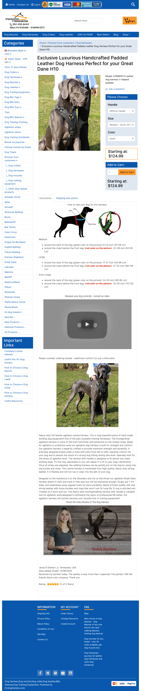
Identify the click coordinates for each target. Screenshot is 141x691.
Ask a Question (116, 89)
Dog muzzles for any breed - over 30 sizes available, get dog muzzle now (93, 643)
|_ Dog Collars (13, 165)
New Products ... (13, 322)
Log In (36, 4)
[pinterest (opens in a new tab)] (55, 673)
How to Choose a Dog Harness (16, 394)
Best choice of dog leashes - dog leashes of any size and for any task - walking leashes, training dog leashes (93, 626)
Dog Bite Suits (12, 102)
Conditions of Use (45, 629)
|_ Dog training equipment (13, 182)
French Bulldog (12, 252)
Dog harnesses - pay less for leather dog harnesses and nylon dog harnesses (93, 659)
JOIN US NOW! (85, 34)
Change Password (69, 618)
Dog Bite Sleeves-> (14, 117)
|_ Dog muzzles (13, 175)
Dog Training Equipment (17, 92)
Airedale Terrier (13, 197)
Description (45, 198)
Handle (112, 104)
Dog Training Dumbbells (17, 137)
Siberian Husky (12, 297)
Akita (7, 202)
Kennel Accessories (15, 142)
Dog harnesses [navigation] (84, 42)
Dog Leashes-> (12, 87)
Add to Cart (127, 172)
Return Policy (43, 624)
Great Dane (10, 262)
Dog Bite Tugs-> (13, 97)
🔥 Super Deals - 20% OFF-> (16, 60)
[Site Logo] (17, 17)
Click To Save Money (16, 67)
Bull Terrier (10, 227)
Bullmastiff (10, 222)
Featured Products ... (15, 327)
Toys (7, 112)
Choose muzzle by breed (18, 147)
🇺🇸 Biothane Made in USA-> (15, 52)
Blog (116, 34)
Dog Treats (10, 152)
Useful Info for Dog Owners (14, 361)
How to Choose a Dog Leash (16, 378)
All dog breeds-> (13, 312)
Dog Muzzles (11, 34)
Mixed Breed (11, 307)
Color (111, 132)
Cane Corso (11, 232)
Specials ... (10, 317)
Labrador (9, 267)
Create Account (68, 624)
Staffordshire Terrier (15, 302)
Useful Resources (13, 401)
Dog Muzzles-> (12, 82)
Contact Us (23, 4)
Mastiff (8, 277)
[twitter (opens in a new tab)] (48, 673)
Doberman (10, 237)
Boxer (8, 217)
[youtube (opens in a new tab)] (63, 673)
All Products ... (12, 332)
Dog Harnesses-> (13, 77)
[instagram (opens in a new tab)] (70, 673)
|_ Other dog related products (16, 190)
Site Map (41, 634)
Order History (67, 613)
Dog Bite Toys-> (13, 107)
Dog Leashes (66, 34)
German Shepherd (14, 257)
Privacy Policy (43, 618)
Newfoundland (12, 282)
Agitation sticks (13, 132)
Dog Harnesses (30, 34)
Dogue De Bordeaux (15, 242)
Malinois (9, 272)
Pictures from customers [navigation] (61, 42)
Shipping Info (43, 613)
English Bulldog (13, 247)
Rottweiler (10, 292)
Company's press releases (13, 353)
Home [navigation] (43, 42)
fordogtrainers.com (15, 688)
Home (11, 4)
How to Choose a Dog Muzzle (16, 369)
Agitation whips (13, 127)
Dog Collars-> (12, 72)
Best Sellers (103, 34)
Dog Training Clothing (16, 122)
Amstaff (9, 207)
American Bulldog (14, 212)
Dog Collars (49, 34)
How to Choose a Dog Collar (16, 386)
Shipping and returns (67, 198)
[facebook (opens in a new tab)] (40, 673)
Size (110, 118)
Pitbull (8, 287)
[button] (133, 4)
